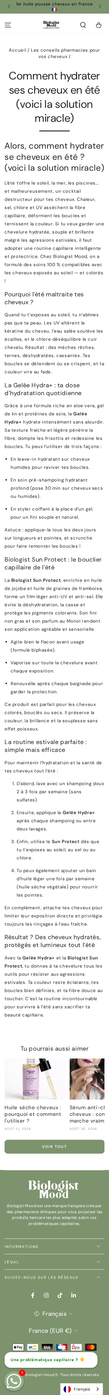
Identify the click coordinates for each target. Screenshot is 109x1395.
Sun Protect (66, 842)
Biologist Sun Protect (36, 580)
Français (82, 1389)
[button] (83, 25)
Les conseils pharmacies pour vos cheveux (65, 53)
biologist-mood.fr (41, 1374)
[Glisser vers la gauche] (10, 7)
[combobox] (81, 1389)
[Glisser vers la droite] (99, 7)
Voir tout (54, 1146)
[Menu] (8, 25)
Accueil (17, 50)
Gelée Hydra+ (79, 813)
